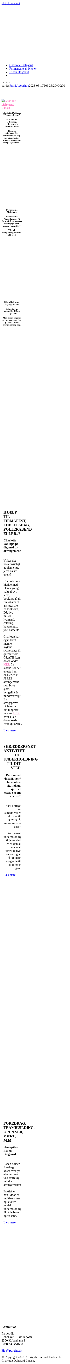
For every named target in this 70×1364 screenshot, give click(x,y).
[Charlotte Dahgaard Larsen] (12, 107)
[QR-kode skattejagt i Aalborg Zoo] (12, 204)
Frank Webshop (19, 85)
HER (7, 664)
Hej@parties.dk (12, 1350)
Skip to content (11, 3)
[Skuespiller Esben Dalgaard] (12, 297)
